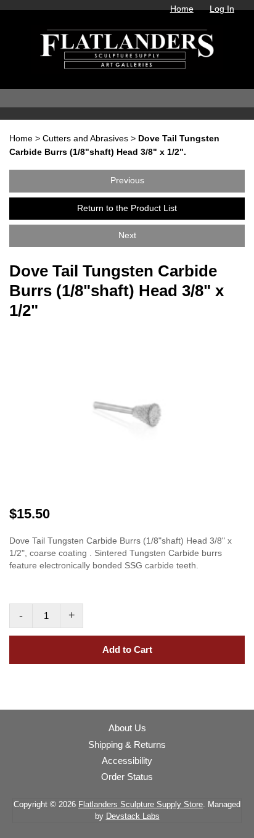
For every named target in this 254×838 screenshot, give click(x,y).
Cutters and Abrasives (85, 138)
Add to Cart (127, 649)
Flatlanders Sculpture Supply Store (140, 804)
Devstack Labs (133, 816)
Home (182, 9)
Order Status (127, 777)
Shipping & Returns (127, 745)
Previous (127, 180)
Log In (222, 9)
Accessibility (127, 761)
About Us (127, 728)
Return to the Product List (127, 208)
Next (127, 235)
